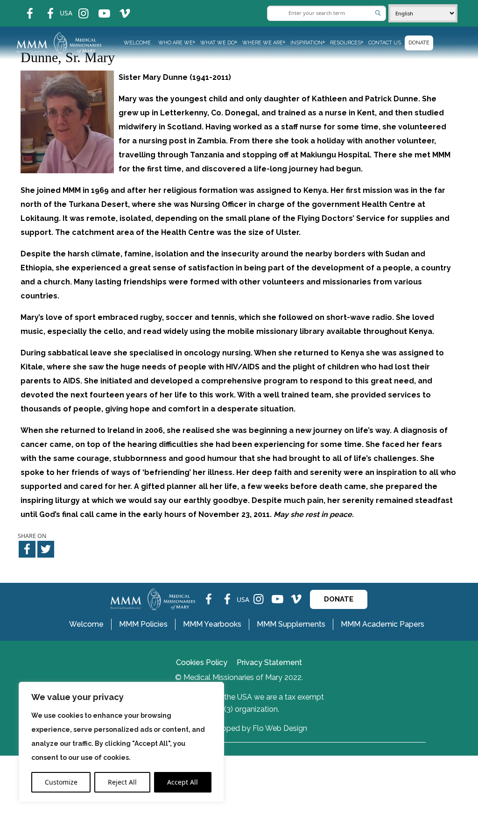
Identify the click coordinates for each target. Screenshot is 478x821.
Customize (61, 782)
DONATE (338, 599)
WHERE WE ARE (262, 43)
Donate (418, 43)
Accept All (182, 782)
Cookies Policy (201, 662)
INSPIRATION (306, 43)
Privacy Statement (269, 662)
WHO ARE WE (175, 43)
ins (77, 7)
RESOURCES (345, 43)
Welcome (137, 43)
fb (22, 7)
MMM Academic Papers (382, 624)
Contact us (384, 43)
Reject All (122, 782)
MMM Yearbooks (212, 624)
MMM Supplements (291, 624)
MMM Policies (143, 624)
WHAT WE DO (217, 43)
